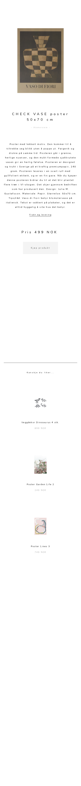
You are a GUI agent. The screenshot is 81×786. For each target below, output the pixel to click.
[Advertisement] (40, 313)
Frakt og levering (40, 214)
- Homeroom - (40, 127)
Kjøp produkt (40, 248)
